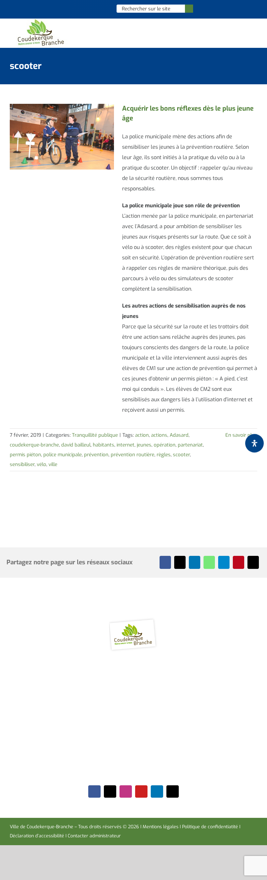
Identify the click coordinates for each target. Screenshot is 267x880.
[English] (87, 8)
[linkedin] (157, 791)
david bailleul (76, 445)
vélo (41, 464)
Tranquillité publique (95, 435)
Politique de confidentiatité (210, 827)
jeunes (144, 445)
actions (159, 435)
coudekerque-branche (34, 445)
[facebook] (94, 791)
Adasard (179, 435)
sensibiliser (22, 464)
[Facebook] (165, 562)
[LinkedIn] (194, 562)
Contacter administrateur (94, 836)
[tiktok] (172, 791)
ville (53, 464)
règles (164, 454)
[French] (95, 8)
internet (125, 445)
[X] (180, 562)
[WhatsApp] (209, 562)
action (142, 435)
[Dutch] (78, 8)
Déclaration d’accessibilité (37, 836)
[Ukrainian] (103, 8)
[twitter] (110, 791)
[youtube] (141, 791)
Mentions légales (160, 827)
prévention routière (132, 454)
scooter (181, 454)
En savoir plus (241, 435)
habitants (103, 445)
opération (165, 445)
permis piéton (25, 454)
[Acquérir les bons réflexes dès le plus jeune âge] (62, 137)
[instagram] (125, 791)
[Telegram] (224, 562)
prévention (96, 454)
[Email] (253, 562)
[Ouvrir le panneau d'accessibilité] (254, 443)
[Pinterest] (238, 562)
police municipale (62, 454)
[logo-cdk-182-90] (40, 21)
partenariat (190, 445)
